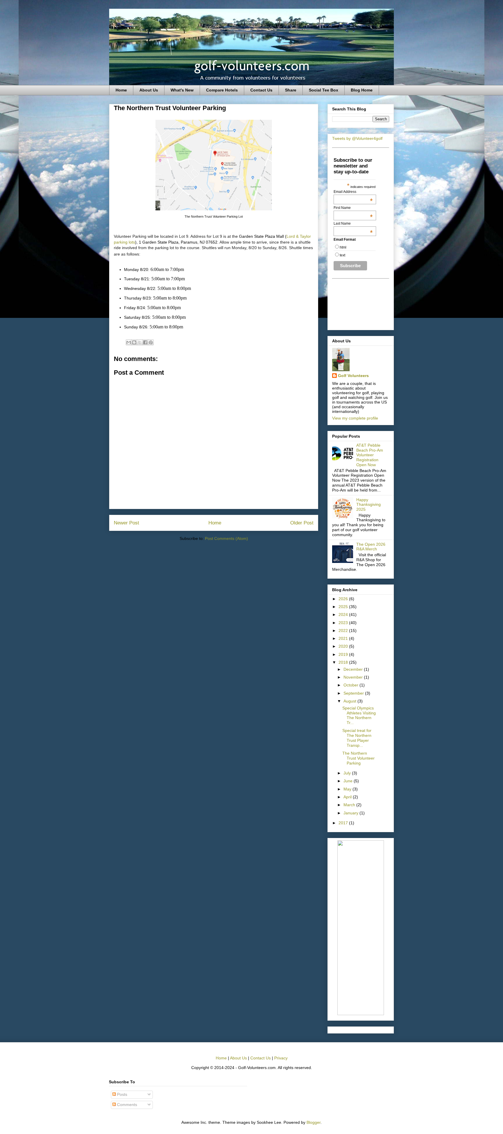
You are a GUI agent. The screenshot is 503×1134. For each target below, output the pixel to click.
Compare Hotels (222, 90)
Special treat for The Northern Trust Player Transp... (356, 737)
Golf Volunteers (353, 375)
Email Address (353, 192)
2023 (344, 622)
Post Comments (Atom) (226, 538)
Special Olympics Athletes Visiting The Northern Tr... (359, 715)
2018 (344, 662)
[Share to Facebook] (145, 342)
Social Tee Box (323, 90)
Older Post (302, 523)
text (342, 255)
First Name (353, 208)
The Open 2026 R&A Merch (370, 547)
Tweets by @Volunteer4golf (357, 138)
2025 (344, 606)
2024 (344, 614)
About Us (148, 90)
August (350, 701)
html (343, 247)
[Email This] (129, 342)
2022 (344, 630)
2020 (344, 646)
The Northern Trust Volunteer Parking (358, 758)
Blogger (313, 1122)
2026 (344, 598)
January (351, 813)
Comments (126, 1104)
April (348, 797)
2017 (344, 822)
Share (290, 90)
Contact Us (261, 90)
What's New (182, 90)
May (348, 789)
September (354, 693)
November (353, 677)
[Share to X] (140, 342)
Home (121, 90)
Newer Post (126, 523)
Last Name (353, 223)
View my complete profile (355, 418)
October (351, 685)
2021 (344, 638)
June (348, 781)
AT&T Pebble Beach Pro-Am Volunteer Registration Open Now (369, 455)
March (349, 804)
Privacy (281, 1058)
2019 (344, 654)
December (353, 669)
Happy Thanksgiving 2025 (368, 504)
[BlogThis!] (134, 342)
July (347, 773)
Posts (121, 1094)
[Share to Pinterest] (151, 342)
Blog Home (362, 90)
